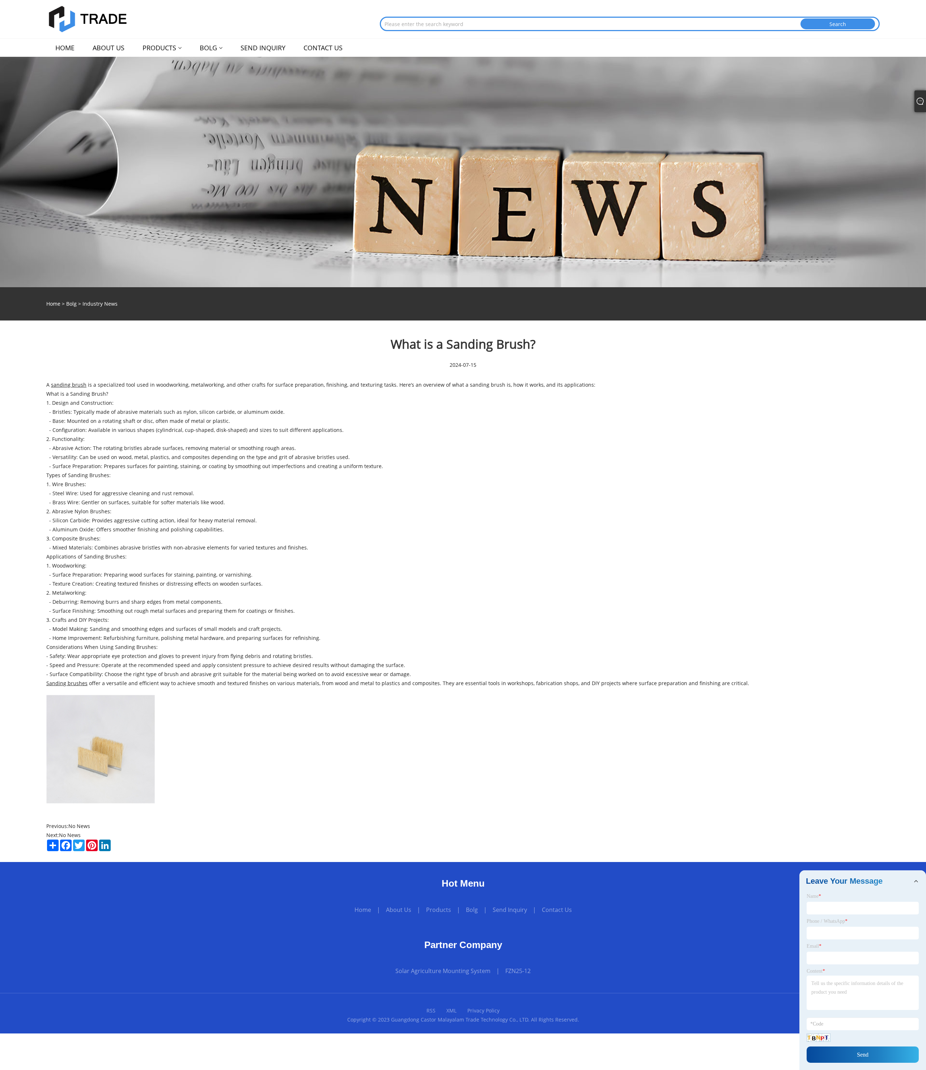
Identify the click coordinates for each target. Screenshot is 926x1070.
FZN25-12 (518, 971)
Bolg (71, 303)
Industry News (100, 303)
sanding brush (68, 384)
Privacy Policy (483, 1010)
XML (451, 1010)
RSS (431, 1010)
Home (362, 910)
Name (814, 896)
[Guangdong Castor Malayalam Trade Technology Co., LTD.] (87, 18)
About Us (398, 910)
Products (438, 910)
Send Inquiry (510, 910)
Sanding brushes (67, 683)
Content (816, 971)
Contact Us (557, 910)
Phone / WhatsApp (827, 921)
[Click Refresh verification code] (819, 1037)
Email (814, 946)
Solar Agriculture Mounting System (442, 971)
